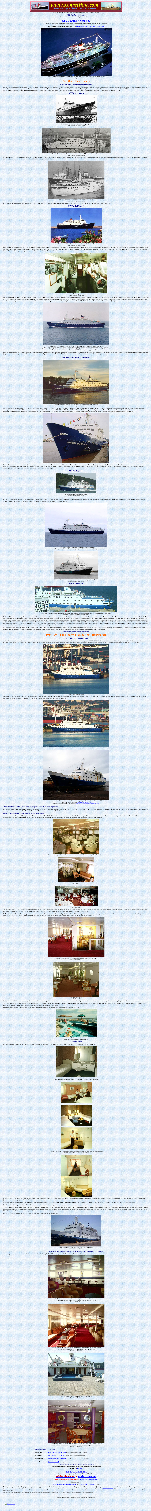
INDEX (79, 1468)
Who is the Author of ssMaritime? (76, 1472)
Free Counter (10, 1505)
